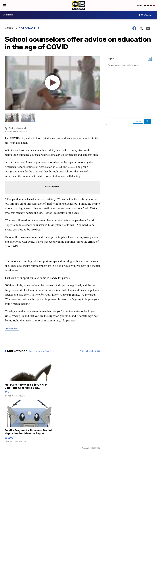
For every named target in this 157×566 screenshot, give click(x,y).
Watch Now (145, 5)
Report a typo (11, 328)
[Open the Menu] (4, 5)
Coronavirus (29, 28)
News (9, 28)
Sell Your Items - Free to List (42, 351)
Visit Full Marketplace (90, 351)
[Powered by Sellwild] (95, 448)
